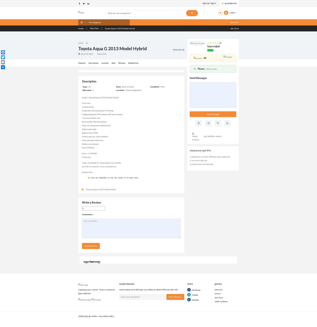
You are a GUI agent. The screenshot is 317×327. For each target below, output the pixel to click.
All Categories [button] (95, 22)
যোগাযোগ (233, 35)
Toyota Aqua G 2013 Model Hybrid (120, 28)
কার (87, 43)
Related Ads (133, 63)
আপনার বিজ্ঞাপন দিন (231, 3)
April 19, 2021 (87, 54)
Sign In (213, 3)
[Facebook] (2, 52)
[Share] (2, 67)
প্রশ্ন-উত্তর (218, 297)
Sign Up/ (206, 3)
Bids (113, 63)
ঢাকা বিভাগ (211, 136)
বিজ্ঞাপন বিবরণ (94, 28)
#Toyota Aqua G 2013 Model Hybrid (101, 189)
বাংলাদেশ (218, 136)
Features (82, 63)
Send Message (213, 114)
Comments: (88, 214)
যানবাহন (80, 43)
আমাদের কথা (234, 22)
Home (81, 28)
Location (105, 63)
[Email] (2, 62)
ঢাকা (205, 136)
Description (93, 63)
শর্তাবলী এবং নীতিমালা (221, 301)
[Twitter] (2, 57)
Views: (101, 54)
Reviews (121, 63)
